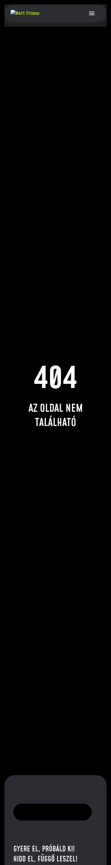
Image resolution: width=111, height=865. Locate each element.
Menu (91, 13)
